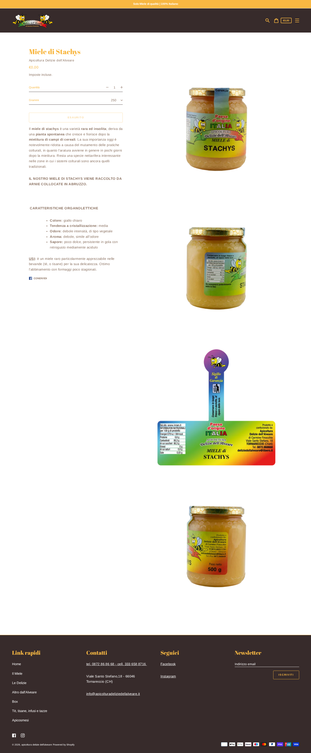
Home (16, 664)
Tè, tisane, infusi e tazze (29, 711)
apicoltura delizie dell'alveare (36, 744)
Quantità (34, 87)
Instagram (168, 676)
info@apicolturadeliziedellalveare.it (113, 694)
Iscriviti (285, 674)
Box (15, 701)
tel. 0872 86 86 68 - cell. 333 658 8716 (116, 664)
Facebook (168, 664)
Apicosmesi (20, 720)
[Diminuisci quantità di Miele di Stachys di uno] (105, 87)
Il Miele (17, 673)
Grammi (34, 100)
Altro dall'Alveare (24, 692)
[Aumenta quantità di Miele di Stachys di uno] (123, 87)
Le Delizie (19, 683)
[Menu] (297, 20)
